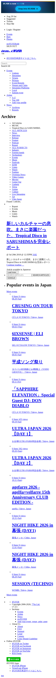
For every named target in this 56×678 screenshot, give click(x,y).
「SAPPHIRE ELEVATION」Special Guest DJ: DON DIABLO (33, 397)
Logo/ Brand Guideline (27, 639)
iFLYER (15, 602)
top (2, 675)
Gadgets (15, 184)
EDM (14, 165)
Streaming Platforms (20, 88)
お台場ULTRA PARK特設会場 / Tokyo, (33, 441)
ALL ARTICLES (19, 130)
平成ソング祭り (27, 361)
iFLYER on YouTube (21, 651)
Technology (17, 155)
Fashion (15, 172)
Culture (15, 192)
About (20, 626)
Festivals (15, 162)
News (9, 105)
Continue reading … (15, 265)
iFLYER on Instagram (21, 648)
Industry (15, 150)
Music (14, 160)
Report (15, 145)
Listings (15, 73)
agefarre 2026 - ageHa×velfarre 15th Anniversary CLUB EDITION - (31, 495)
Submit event (17, 93)
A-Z (14, 97)
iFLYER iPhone (19, 666)
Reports (15, 110)
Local (14, 90)
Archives (16, 107)
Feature (15, 140)
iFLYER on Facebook (21, 646)
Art (13, 197)
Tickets (15, 78)
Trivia (14, 187)
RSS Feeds (16, 653)
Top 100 (15, 100)
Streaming (16, 75)
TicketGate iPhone (20, 668)
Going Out (16, 182)
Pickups (15, 80)
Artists (9, 95)
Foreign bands (18, 152)
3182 (34, 254)
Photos (9, 39)
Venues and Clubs (19, 85)
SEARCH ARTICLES (41, 275)
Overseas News (18, 174)
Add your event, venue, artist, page (32, 621)
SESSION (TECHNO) (32, 583)
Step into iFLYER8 (28, 8)
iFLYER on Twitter (20, 643)
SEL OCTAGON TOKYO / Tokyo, (30, 345)
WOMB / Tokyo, (22, 590)
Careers (20, 636)
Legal (19, 634)
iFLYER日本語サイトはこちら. (21, 58)
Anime (15, 189)
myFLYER (11, 44)
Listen (14, 167)
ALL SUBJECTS (19, 147)
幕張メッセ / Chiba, (24, 538)
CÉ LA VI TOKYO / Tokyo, (27, 317)
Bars (8, 37)
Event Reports (18, 83)
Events (9, 34)
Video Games (18, 177)
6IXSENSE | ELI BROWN (27, 336)
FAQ (19, 629)
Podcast (15, 143)
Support (20, 631)
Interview (16, 135)
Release (15, 138)
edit (17, 44)
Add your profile (19, 102)
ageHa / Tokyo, (21, 509)
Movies (15, 179)
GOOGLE (11, 278)
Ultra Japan (17, 199)
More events (12, 291)
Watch (14, 170)
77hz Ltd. (36, 604)
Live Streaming (18, 194)
